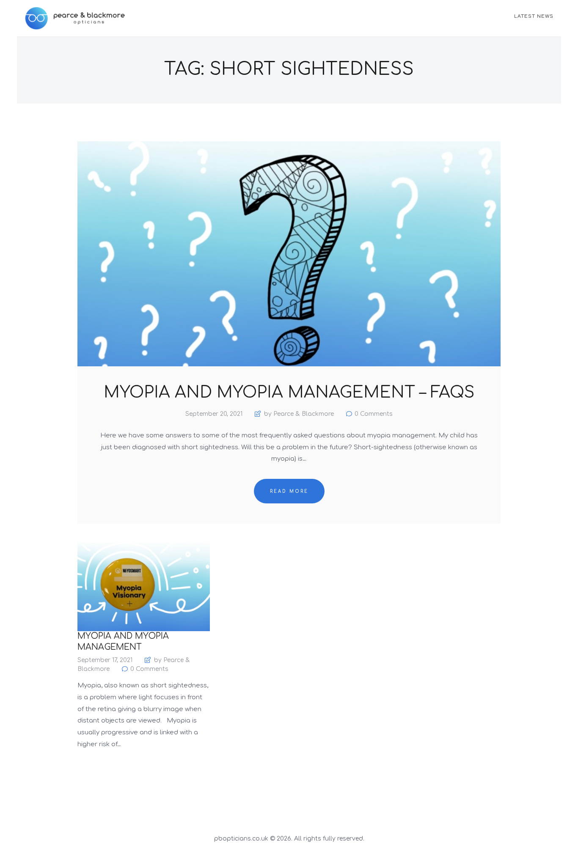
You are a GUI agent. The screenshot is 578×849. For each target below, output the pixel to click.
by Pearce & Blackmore (299, 414)
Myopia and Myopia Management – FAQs (289, 393)
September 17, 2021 (104, 660)
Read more (289, 491)
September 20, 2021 (213, 414)
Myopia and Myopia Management (123, 641)
